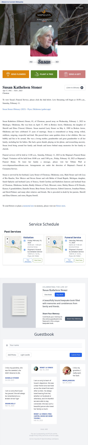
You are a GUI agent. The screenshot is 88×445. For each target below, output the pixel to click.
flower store (60, 205)
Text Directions (28, 260)
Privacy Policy (38, 435)
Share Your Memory (74, 319)
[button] (13, 242)
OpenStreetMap (46, 439)
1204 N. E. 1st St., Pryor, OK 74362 (34, 255)
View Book (48, 295)
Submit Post (75, 355)
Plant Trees (37, 260)
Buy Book (60, 295)
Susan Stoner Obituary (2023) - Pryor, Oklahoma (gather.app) (27, 109)
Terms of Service (50, 435)
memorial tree (28, 205)
